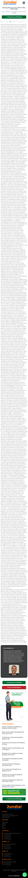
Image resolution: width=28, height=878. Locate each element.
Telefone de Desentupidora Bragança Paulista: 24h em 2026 (12, 775)
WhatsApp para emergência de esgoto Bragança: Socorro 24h (12, 754)
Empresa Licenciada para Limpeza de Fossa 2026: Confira (12, 780)
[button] (24, 3)
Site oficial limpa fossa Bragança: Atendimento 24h (11, 764)
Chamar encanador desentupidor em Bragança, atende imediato (12, 727)
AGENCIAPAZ (16, 875)
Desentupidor (7, 11)
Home (3, 11)
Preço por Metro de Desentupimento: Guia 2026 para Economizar (13, 786)
